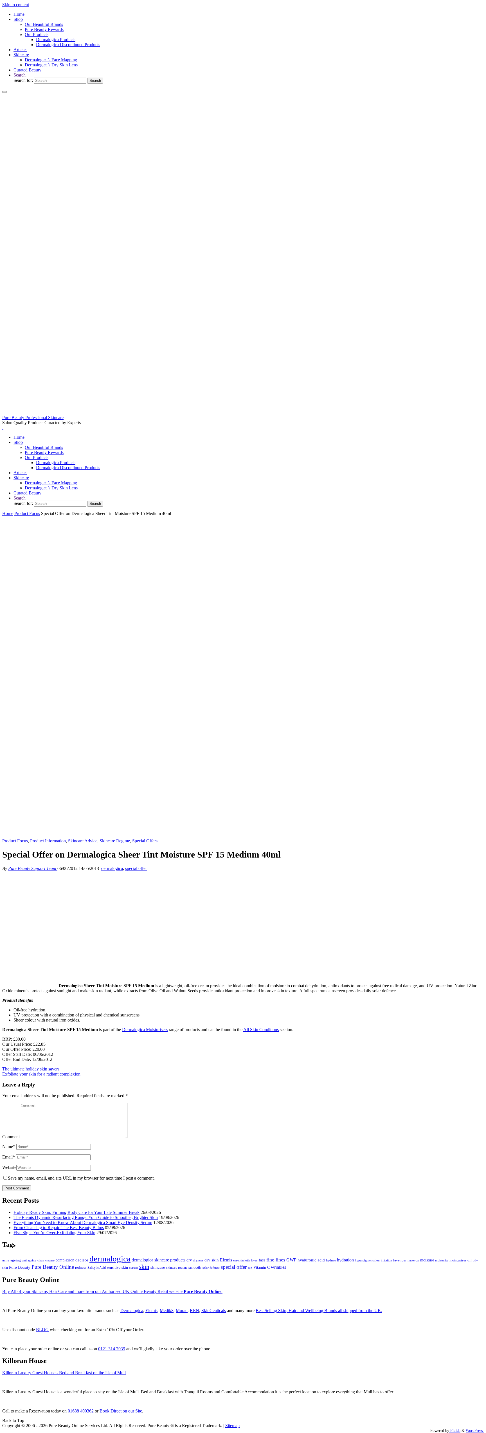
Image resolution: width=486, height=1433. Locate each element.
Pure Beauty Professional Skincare (33, 417)
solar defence (211, 1267)
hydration (345, 1260)
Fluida (454, 1430)
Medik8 (167, 1310)
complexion (65, 1260)
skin (144, 1266)
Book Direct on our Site (121, 1411)
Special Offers (145, 840)
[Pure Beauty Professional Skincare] (243, 412)
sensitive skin (117, 1267)
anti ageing (29, 1260)
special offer (136, 868)
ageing (15, 1260)
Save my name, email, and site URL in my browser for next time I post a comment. (81, 1178)
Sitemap (232, 1425)
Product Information (48, 840)
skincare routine (176, 1268)
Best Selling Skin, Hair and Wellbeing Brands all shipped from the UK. (319, 1310)
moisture (427, 1260)
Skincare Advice (82, 840)
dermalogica (112, 868)
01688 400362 (81, 1411)
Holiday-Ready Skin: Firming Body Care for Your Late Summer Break (77, 1212)
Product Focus (27, 513)
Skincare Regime (115, 840)
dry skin (211, 1260)
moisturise (441, 1260)
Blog (42, 1329)
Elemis (226, 1260)
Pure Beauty (19, 1267)
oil (469, 1260)
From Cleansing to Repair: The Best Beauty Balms (59, 1227)
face (262, 1260)
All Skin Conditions (261, 1029)
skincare (157, 1267)
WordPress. (475, 1430)
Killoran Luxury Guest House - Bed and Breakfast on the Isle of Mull (64, 1372)
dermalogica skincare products (158, 1260)
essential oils (241, 1260)
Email (8, 1157)
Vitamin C (261, 1267)
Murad (182, 1310)
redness (80, 1268)
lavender (399, 1260)
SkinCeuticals (213, 1310)
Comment (11, 1136)
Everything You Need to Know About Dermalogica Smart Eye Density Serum (83, 1222)
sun (250, 1267)
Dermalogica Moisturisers (145, 1029)
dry (189, 1260)
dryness (198, 1260)
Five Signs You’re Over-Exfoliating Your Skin (54, 1232)
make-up (413, 1260)
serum (133, 1268)
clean (40, 1260)
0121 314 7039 (111, 1348)
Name (8, 1146)
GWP (291, 1259)
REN (194, 1310)
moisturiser (457, 1260)
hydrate (331, 1260)
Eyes (254, 1260)
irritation (386, 1260)
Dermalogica (131, 1310)
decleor (81, 1259)
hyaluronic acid (311, 1260)
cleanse (50, 1260)
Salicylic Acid (96, 1268)
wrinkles (278, 1267)
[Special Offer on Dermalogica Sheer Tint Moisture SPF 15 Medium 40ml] (243, 835)
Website (9, 1167)
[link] (20, 75)
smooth (194, 1267)
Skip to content (15, 4)
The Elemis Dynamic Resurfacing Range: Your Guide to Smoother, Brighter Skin (86, 1217)
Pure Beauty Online (53, 1267)
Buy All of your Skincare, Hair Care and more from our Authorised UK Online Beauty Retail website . (112, 1291)
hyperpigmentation (367, 1260)
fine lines (275, 1260)
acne (5, 1260)
